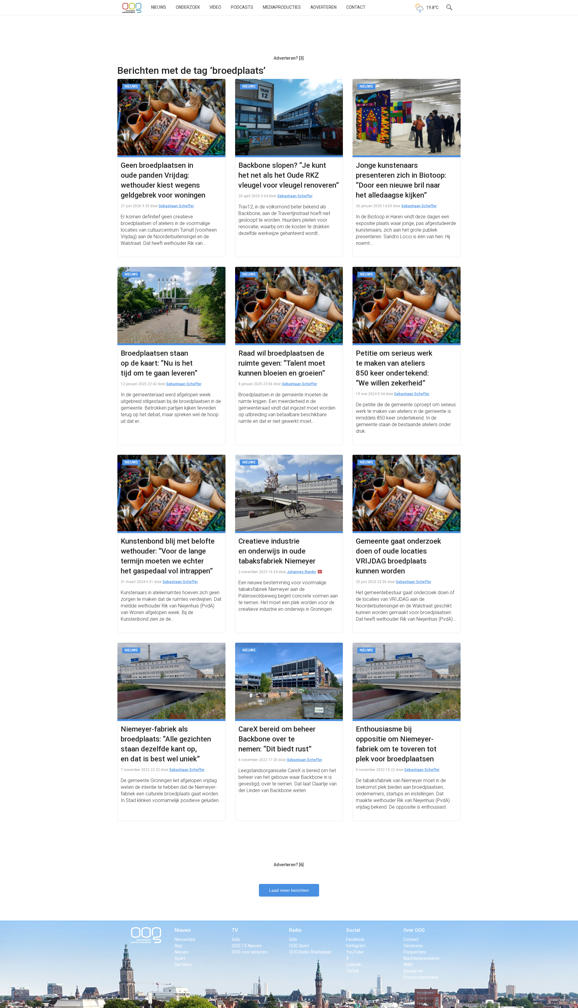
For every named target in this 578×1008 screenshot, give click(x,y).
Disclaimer (413, 971)
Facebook (355, 939)
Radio (295, 930)
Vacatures (413, 945)
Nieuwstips (185, 939)
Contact (355, 7)
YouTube (354, 952)
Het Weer (183, 964)
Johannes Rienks (301, 572)
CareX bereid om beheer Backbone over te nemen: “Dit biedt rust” (276, 739)
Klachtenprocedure (421, 958)
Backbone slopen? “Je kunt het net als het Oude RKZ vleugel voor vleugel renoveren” (288, 175)
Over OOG (414, 930)
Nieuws (158, 7)
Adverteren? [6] (289, 864)
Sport (180, 958)
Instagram (356, 945)
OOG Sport (299, 945)
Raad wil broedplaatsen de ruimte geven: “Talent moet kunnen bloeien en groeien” (281, 363)
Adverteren (323, 7)
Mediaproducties (282, 7)
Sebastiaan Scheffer (176, 206)
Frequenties (414, 952)
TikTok (352, 971)
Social (353, 930)
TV (235, 930)
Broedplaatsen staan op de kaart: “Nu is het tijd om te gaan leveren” (159, 363)
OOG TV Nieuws (247, 945)
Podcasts (242, 7)
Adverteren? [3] (289, 58)
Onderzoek (188, 7)
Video (215, 7)
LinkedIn (354, 964)
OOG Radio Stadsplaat (310, 952)
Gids (236, 939)
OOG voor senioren (249, 952)
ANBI (408, 964)
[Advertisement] (288, 37)
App (178, 945)
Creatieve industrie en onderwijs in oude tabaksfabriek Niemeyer (276, 551)
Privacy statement (420, 977)
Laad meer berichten (289, 890)
